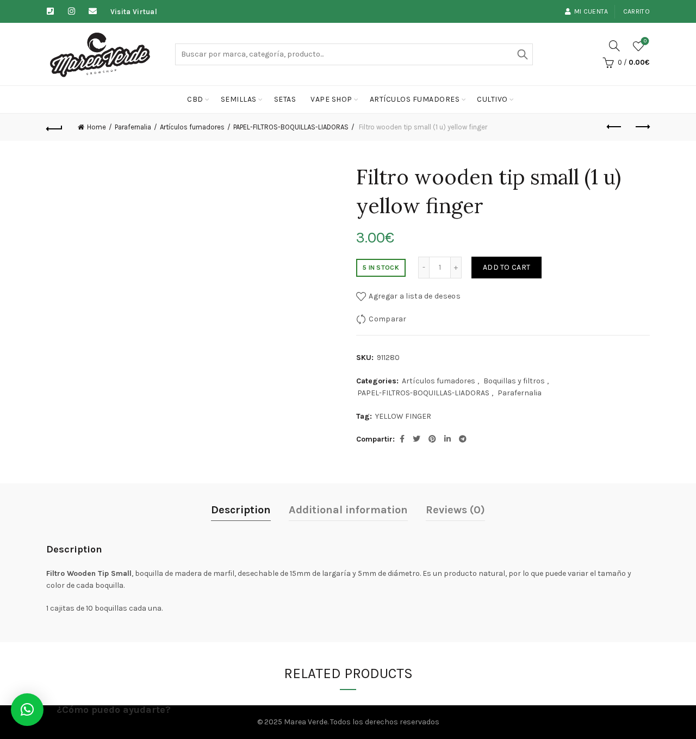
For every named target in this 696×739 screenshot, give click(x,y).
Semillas (239, 99)
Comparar (387, 319)
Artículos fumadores (415, 99)
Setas (285, 99)
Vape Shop (331, 99)
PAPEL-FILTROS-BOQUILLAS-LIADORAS (291, 127)
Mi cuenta (591, 11)
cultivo (492, 99)
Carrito (636, 11)
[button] (27, 709)
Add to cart (506, 267)
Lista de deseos (645, 41)
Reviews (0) (455, 510)
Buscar (522, 54)
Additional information (348, 510)
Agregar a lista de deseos (415, 296)
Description (241, 510)
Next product (641, 127)
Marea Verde (305, 721)
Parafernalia (133, 127)
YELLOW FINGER (403, 416)
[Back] (54, 127)
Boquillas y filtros (514, 381)
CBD (195, 99)
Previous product (614, 127)
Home (96, 127)
